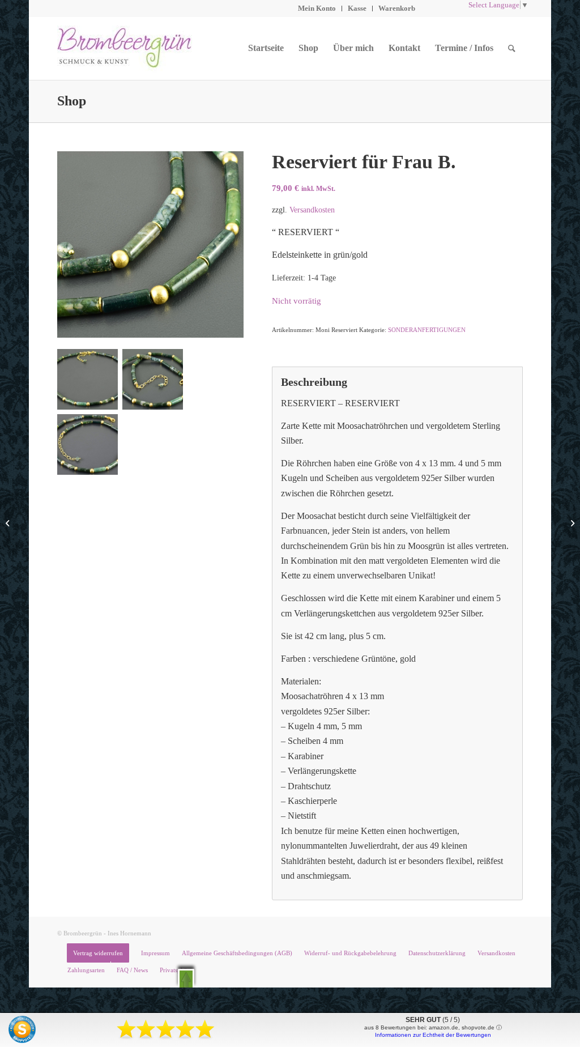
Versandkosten (312, 209)
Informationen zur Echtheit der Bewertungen (433, 1035)
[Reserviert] (9, 523)
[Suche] (512, 48)
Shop (71, 100)
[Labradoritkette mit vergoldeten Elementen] (571, 523)
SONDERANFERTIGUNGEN (427, 329)
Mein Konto (317, 8)
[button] (186, 978)
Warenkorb (396, 8)
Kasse (357, 8)
